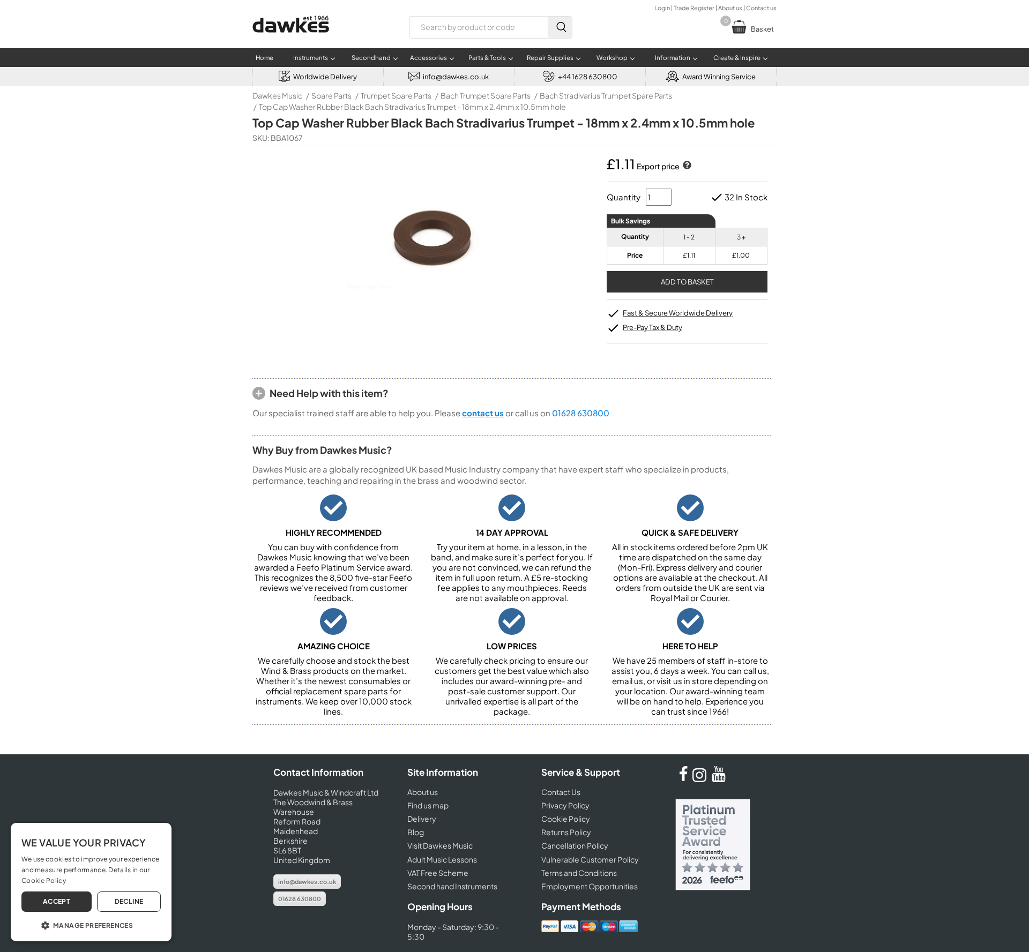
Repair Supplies (550, 58)
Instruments (310, 58)
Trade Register (694, 7)
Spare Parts (331, 95)
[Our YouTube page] (719, 779)
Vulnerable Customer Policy (590, 859)
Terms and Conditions (579, 873)
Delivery (421, 818)
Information (672, 58)
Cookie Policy (565, 818)
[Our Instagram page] (701, 779)
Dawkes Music (277, 95)
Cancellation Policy (574, 845)
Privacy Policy (565, 805)
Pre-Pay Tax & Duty (652, 327)
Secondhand (371, 58)
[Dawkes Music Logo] (290, 39)
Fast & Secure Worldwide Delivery (678, 313)
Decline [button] (129, 901)
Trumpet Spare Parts (396, 95)
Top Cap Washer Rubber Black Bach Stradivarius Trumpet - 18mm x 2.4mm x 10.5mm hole (412, 106)
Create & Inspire (736, 58)
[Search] (560, 27)
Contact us (761, 7)
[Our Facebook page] (683, 779)
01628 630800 (580, 413)
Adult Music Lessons (442, 859)
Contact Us (560, 792)
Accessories (428, 58)
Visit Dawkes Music (440, 845)
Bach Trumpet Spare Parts (486, 95)
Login (662, 7)
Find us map (428, 805)
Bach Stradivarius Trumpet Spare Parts (606, 95)
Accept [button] (56, 901)
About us (730, 7)
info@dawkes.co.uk (307, 881)
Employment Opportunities (589, 886)
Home (264, 58)
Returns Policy (566, 832)
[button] (91, 925)
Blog (415, 832)
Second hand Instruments (452, 886)
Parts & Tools (487, 58)
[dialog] (91, 882)
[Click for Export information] (686, 166)
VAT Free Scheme (437, 873)
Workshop (612, 58)
